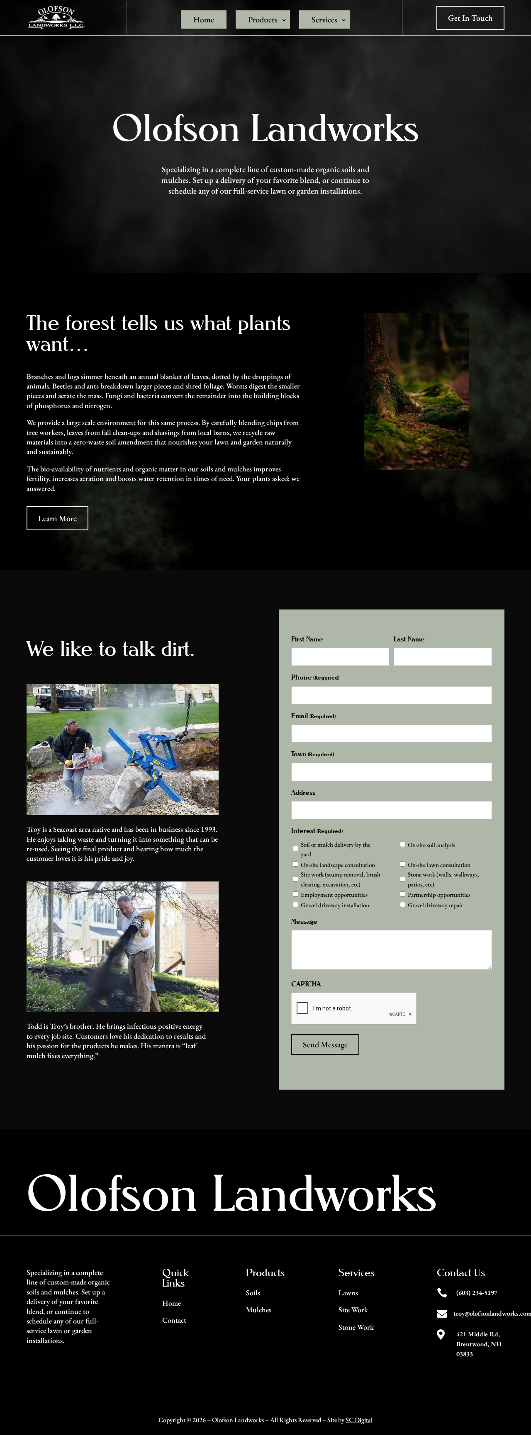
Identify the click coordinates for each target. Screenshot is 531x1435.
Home (203, 19)
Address (303, 792)
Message (304, 921)
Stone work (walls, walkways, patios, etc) (443, 879)
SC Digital (359, 1420)
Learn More (57, 518)
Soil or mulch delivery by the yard (335, 849)
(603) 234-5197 (476, 1292)
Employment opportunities (334, 894)
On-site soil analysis (431, 845)
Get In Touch (470, 17)
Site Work (353, 1309)
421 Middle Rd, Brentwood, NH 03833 (479, 1344)
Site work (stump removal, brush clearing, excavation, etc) (340, 879)
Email (313, 716)
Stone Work (356, 1327)
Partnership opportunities (439, 894)
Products (263, 19)
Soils (253, 1292)
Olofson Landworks (232, 1192)
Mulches (258, 1309)
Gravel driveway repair (435, 905)
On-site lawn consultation (439, 865)
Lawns (348, 1292)
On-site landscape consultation (338, 865)
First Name (307, 639)
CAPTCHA (306, 984)
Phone (315, 677)
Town (312, 754)
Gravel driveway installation (335, 905)
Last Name (409, 639)
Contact (174, 1320)
